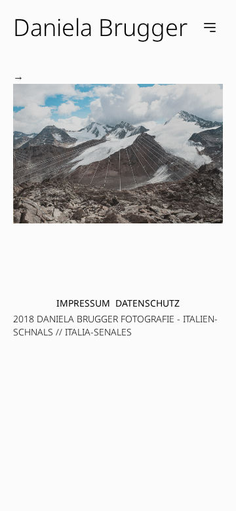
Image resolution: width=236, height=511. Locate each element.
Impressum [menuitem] (83, 303)
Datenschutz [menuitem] (147, 303)
